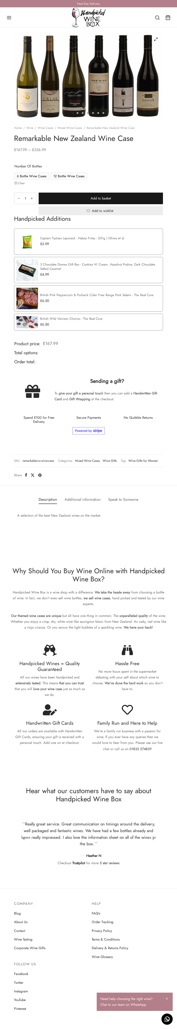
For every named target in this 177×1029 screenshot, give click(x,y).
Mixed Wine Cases (70, 128)
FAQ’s (96, 913)
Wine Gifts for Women (143, 461)
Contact (19, 930)
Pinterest (20, 1008)
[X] (32, 475)
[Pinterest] (39, 475)
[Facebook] (26, 475)
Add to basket (101, 198)
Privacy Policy (102, 930)
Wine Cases (45, 128)
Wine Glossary (102, 956)
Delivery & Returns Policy (110, 948)
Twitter (18, 982)
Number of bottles (28, 166)
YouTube (20, 999)
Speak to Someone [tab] (123, 499)
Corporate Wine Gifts (29, 948)
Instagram (21, 991)
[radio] (31, 176)
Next (154, 75)
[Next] (153, 838)
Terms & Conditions (106, 939)
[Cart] (168, 17)
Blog (17, 913)
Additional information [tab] (83, 499)
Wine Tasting (23, 939)
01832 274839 (141, 748)
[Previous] (24, 838)
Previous (23, 75)
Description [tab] (48, 499)
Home (18, 128)
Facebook (21, 973)
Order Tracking (102, 921)
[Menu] (9, 18)
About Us (20, 921)
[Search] (157, 17)
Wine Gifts (110, 461)
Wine (29, 128)
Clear (21, 183)
